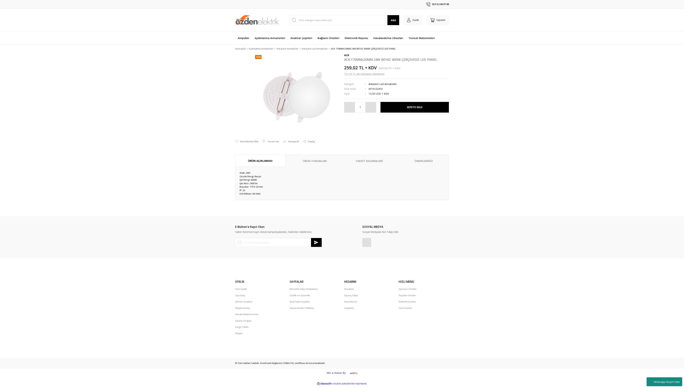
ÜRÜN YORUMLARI (315, 161)
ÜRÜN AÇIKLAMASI (260, 160)
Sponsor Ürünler (408, 289)
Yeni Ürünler (405, 308)
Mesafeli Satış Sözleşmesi (304, 289)
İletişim (239, 333)
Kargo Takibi (241, 326)
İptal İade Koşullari (300, 301)
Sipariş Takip (351, 295)
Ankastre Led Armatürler (383, 84)
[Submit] (316, 242)
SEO (329, 373)
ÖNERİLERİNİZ (423, 161)
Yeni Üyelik (241, 289)
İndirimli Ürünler (407, 301)
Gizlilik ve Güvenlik (300, 295)
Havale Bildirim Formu (246, 314)
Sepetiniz (349, 308)
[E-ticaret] (341, 383)
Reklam (338, 373)
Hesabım (349, 289)
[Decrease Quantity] (349, 107)
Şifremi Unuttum (243, 301)
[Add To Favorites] (246, 141)
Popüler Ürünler (407, 295)
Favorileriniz (350, 301)
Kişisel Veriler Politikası (302, 308)
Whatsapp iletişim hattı (667, 382)
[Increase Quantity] (370, 107)
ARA (393, 20)
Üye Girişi (240, 295)
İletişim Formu (242, 308)
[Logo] (257, 20)
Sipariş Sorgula (243, 320)
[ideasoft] (324, 384)
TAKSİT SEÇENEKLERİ (369, 161)
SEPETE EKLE (415, 107)
